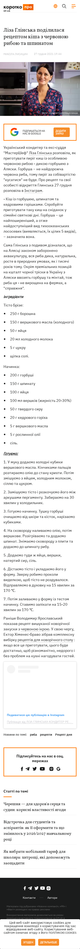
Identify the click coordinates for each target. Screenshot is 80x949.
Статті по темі (15, 791)
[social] (22, 769)
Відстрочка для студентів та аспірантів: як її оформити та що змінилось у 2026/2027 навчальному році (37, 830)
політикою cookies (63, 932)
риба (33, 734)
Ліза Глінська (40, 152)
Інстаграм (33, 190)
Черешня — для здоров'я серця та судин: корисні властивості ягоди (34, 807)
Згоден (28, 942)
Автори (52, 898)
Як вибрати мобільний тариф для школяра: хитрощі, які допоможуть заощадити (36, 857)
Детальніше (48, 942)
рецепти (46, 734)
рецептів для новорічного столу (45, 639)
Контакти (29, 898)
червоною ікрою (35, 629)
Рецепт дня (63, 734)
